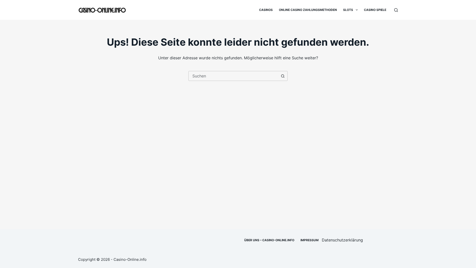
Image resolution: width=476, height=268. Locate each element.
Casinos (266, 10)
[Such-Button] (282, 76)
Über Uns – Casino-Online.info (269, 240)
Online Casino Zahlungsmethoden (308, 10)
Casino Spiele (375, 10)
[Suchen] (396, 10)
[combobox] (233, 76)
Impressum (309, 240)
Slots (348, 10)
